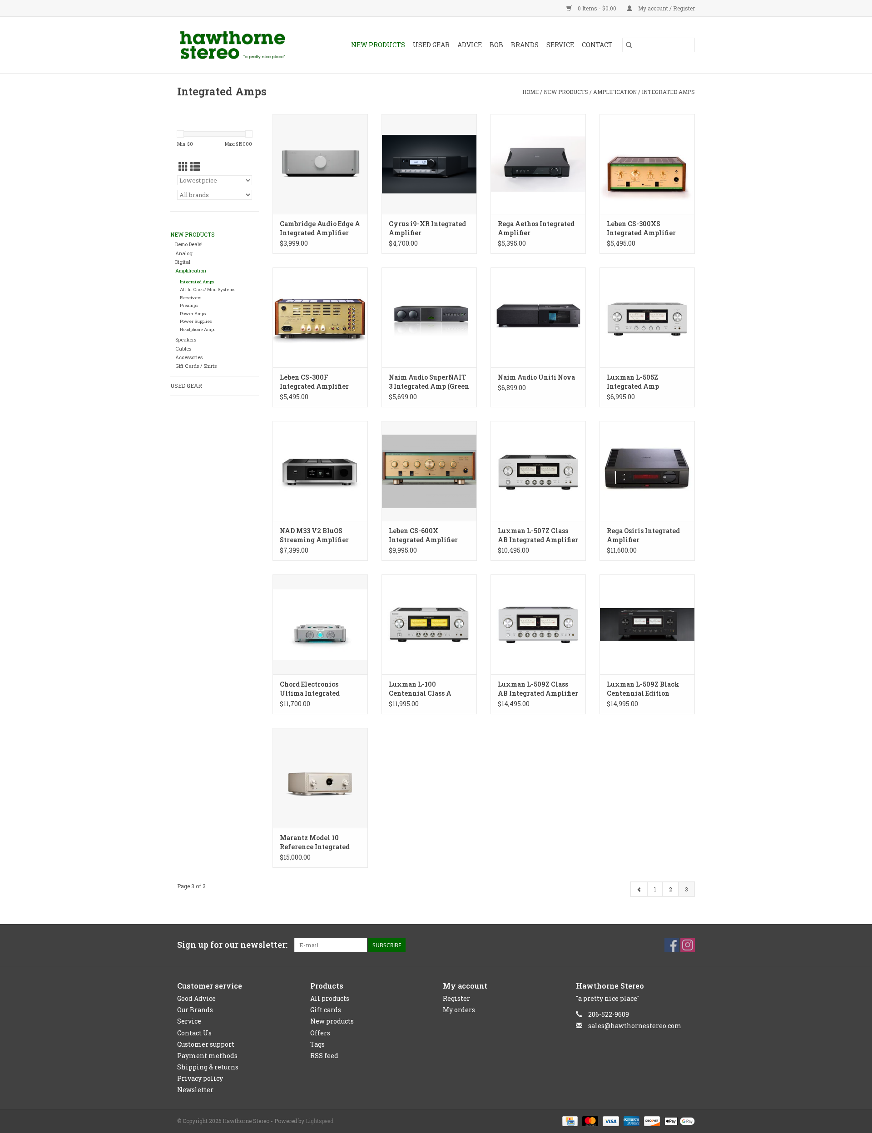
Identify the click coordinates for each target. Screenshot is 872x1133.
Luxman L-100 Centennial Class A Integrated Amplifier (423, 689)
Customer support (205, 1044)
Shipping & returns (207, 1067)
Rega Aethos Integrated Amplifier (536, 228)
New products (332, 1021)
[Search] (629, 45)
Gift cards (325, 1009)
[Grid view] (183, 166)
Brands (525, 44)
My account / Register (666, 8)
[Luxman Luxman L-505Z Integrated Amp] (647, 317)
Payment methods (207, 1055)
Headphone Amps (197, 329)
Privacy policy (200, 1078)
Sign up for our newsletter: (232, 945)
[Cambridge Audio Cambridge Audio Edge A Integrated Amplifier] (320, 164)
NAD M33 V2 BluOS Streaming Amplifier (314, 535)
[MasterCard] (589, 1120)
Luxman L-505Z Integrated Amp (633, 382)
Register (456, 998)
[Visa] (610, 1120)
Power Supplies (196, 321)
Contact (597, 44)
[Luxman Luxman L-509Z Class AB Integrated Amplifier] (538, 624)
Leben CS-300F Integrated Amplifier (314, 382)
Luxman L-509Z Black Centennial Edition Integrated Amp (643, 689)
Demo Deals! (189, 244)
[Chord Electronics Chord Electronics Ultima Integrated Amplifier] (320, 624)
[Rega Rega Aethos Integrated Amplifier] (538, 164)
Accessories (189, 357)
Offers (320, 1033)
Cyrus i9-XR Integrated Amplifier (427, 228)
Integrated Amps (668, 91)
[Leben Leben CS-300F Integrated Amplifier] (320, 317)
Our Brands (195, 1009)
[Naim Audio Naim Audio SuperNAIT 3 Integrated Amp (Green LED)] (429, 317)
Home (530, 91)
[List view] (195, 166)
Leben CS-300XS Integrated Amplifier (641, 228)
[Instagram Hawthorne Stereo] (687, 945)
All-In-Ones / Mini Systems (207, 289)
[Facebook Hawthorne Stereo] (671, 945)
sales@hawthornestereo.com (635, 1025)
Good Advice (196, 998)
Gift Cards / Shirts (196, 366)
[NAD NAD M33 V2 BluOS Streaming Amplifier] (320, 471)
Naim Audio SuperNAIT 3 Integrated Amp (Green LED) (429, 382)
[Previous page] (639, 889)
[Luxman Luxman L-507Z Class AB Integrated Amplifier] (538, 471)
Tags (317, 1044)
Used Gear (431, 44)
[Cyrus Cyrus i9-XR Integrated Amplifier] (429, 164)
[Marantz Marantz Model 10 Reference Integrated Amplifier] (320, 778)
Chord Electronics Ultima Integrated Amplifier (310, 689)
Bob (496, 44)
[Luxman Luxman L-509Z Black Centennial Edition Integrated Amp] (647, 624)
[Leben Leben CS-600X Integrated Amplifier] (429, 471)
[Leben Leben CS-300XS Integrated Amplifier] (647, 164)
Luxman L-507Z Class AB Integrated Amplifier (538, 535)
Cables (183, 349)
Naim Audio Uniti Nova (536, 377)
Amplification (615, 91)
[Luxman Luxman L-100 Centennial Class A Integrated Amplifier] (429, 624)
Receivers (190, 298)
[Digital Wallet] (678, 1120)
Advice (469, 44)
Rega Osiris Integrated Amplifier (643, 535)
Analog (184, 253)
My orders (459, 1009)
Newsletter (195, 1089)
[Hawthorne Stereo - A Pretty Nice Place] (240, 44)
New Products (378, 44)
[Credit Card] (569, 1120)
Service (560, 44)
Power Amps (193, 314)
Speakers (185, 339)
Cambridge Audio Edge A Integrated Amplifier (320, 228)
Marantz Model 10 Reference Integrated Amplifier (315, 842)
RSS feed (324, 1055)
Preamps (189, 305)
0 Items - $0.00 (597, 8)
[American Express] (630, 1120)
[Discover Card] (651, 1120)
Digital (182, 262)
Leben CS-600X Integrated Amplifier (423, 535)
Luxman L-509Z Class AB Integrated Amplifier (538, 689)
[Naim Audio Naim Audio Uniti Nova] (538, 317)
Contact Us (194, 1033)
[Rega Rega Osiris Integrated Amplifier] (647, 471)
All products (329, 998)
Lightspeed (319, 1120)
